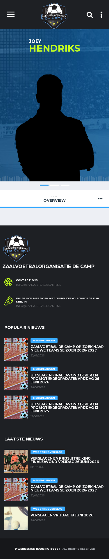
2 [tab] (54, 185)
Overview (54, 199)
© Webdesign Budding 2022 (36, 548)
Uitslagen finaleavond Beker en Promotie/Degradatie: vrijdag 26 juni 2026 (65, 378)
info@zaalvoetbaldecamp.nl (38, 284)
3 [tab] (65, 185)
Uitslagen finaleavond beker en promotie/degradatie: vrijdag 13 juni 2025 (64, 407)
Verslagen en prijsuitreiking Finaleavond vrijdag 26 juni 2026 (65, 460)
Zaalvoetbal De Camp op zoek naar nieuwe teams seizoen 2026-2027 (67, 348)
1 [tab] (44, 185)
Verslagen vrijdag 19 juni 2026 (62, 515)
